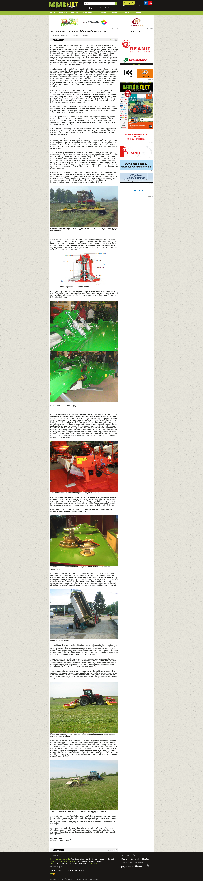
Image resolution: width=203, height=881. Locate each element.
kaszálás (75, 35)
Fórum (126, 13)
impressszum (94, 8)
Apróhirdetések (134, 859)
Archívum (136, 13)
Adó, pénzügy (82, 861)
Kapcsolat (53, 870)
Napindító (63, 13)
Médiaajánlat (145, 859)
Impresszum (62, 870)
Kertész (101, 859)
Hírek (52, 13)
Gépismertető (83, 863)
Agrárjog (91, 861)
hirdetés (101, 8)
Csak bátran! (73, 863)
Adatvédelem (80, 870)
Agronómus (65, 35)
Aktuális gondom (61, 863)
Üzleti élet (88, 13)
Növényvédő (109, 859)
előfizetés (107, 8)
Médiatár (99, 861)
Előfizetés (124, 859)
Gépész (94, 859)
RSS (51, 874)
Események (101, 13)
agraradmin (85, 35)
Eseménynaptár (129, 3)
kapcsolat (86, 8)
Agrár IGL (75, 13)
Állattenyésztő (85, 859)
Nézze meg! (114, 13)
